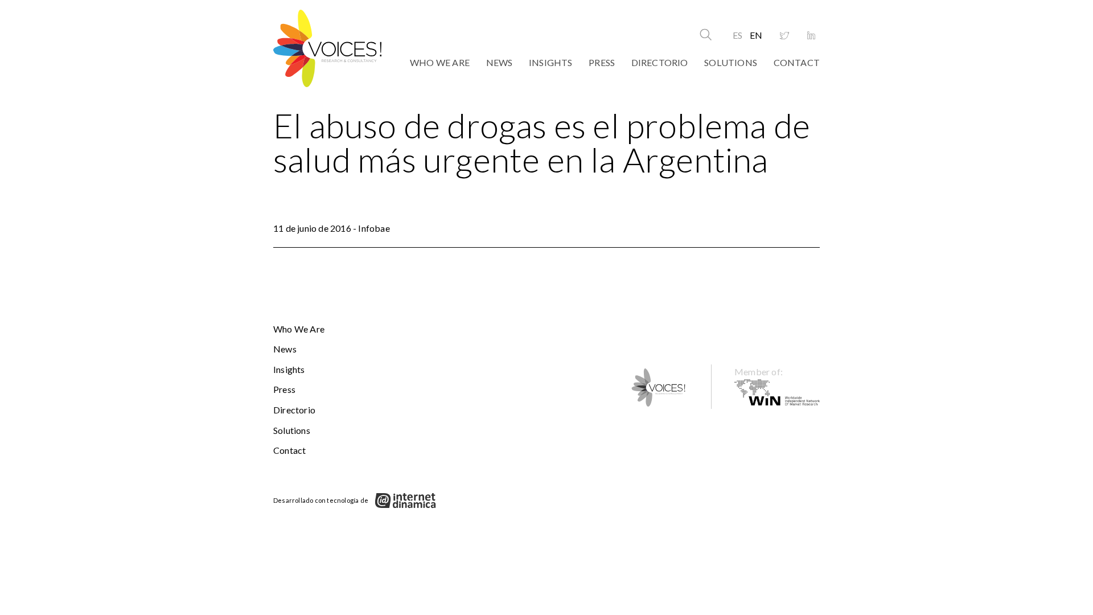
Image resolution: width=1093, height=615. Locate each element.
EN (756, 35)
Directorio (659, 62)
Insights (551, 62)
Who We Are (440, 62)
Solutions (730, 62)
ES (737, 35)
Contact (797, 62)
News (499, 62)
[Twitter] (784, 35)
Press (602, 62)
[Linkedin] (811, 35)
